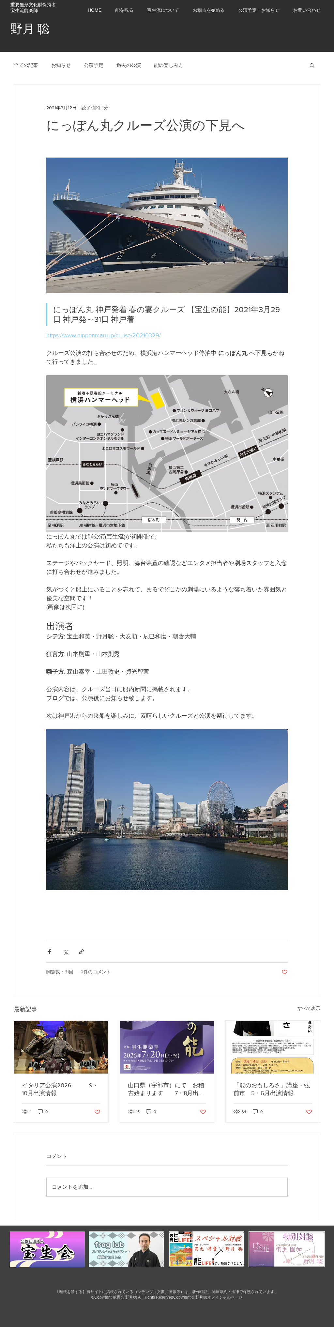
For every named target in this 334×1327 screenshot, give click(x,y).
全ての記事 (26, 65)
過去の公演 (128, 65)
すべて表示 (308, 1008)
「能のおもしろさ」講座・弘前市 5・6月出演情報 (272, 1089)
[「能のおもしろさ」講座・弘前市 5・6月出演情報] (273, 1047)
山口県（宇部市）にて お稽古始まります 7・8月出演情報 (166, 1089)
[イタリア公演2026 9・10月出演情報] (61, 1047)
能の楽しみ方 (168, 65)
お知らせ (61, 65)
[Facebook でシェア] (49, 952)
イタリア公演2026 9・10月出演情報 (60, 1089)
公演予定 (93, 65)
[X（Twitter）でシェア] (65, 952)
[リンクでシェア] (81, 952)
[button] (259, 10)
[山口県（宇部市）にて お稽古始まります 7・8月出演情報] (167, 1047)
